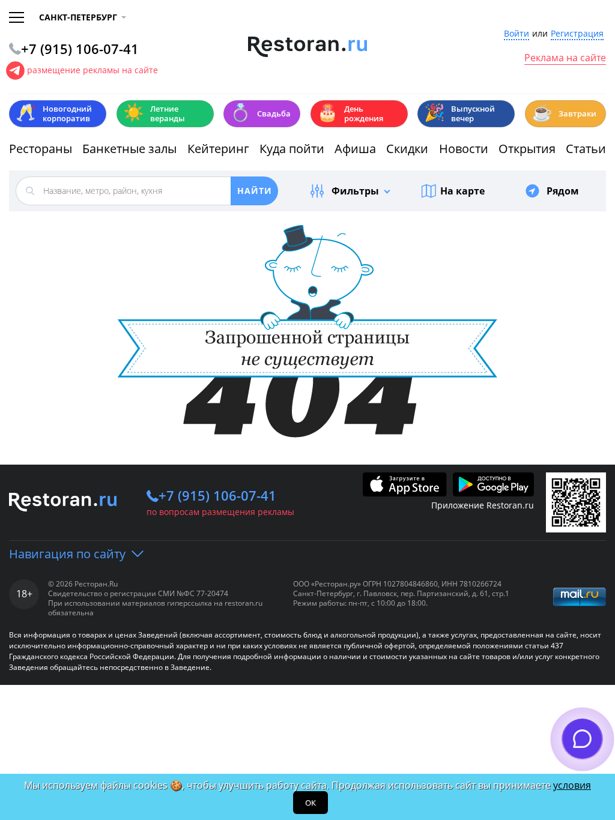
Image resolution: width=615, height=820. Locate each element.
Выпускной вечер (459, 113)
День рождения (350, 113)
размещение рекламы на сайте (92, 70)
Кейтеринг (218, 148)
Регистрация (577, 34)
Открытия (527, 148)
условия (572, 785)
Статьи (586, 148)
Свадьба (260, 112)
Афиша (355, 148)
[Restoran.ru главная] (308, 46)
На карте (462, 190)
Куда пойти (291, 148)
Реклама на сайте (565, 58)
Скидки (407, 148)
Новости (463, 148)
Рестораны (40, 148)
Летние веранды (154, 113)
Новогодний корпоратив (54, 113)
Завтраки (564, 112)
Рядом (563, 190)
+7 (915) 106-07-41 (217, 495)
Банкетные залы (129, 148)
